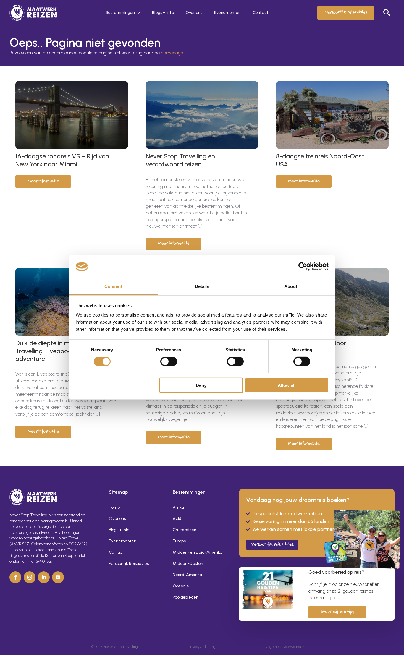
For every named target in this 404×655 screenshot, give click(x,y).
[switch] (168, 361)
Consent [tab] (113, 286)
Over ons (194, 12)
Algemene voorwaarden (285, 647)
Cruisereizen (184, 529)
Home (114, 507)
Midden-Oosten (188, 563)
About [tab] (290, 286)
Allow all (286, 385)
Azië (177, 518)
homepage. (172, 53)
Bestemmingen (120, 12)
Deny (201, 385)
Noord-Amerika (187, 574)
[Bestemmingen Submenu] (140, 13)
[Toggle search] (387, 12)
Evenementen (227, 12)
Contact (261, 12)
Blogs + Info (163, 12)
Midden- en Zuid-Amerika (197, 552)
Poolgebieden (185, 597)
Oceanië (181, 585)
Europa (179, 541)
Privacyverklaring (202, 647)
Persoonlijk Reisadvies (129, 563)
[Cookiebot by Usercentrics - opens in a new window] (303, 266)
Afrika (178, 507)
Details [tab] (202, 286)
